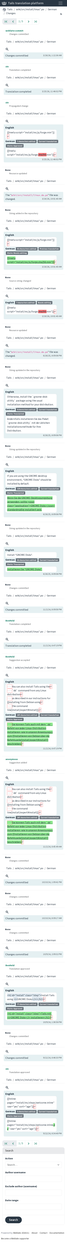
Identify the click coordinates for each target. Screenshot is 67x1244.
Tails (10, 9)
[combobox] (31, 1165)
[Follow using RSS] (61, 14)
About (34, 1232)
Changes (11, 13)
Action (9, 1158)
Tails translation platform (26, 3)
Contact (43, 1232)
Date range (11, 1200)
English (9, 127)
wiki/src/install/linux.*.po (30, 9)
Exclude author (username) (21, 1186)
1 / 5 (21, 21)
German (52, 9)
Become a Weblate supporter (15, 1238)
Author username (15, 1172)
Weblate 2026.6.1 (21, 1232)
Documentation (57, 1232)
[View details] (7, 49)
